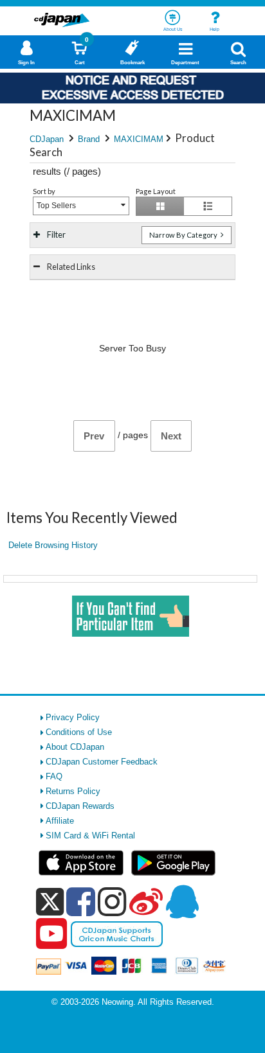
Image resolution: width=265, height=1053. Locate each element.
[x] (50, 902)
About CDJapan (75, 747)
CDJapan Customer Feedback (102, 761)
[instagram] (112, 901)
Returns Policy (73, 791)
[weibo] (146, 901)
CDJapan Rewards (80, 806)
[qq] (182, 901)
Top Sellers (56, 205)
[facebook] (80, 901)
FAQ (54, 776)
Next (171, 435)
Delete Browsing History (53, 545)
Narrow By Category (184, 235)
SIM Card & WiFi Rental (90, 835)
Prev (94, 435)
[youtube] (51, 934)
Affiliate (60, 821)
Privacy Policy (73, 717)
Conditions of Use (79, 732)
